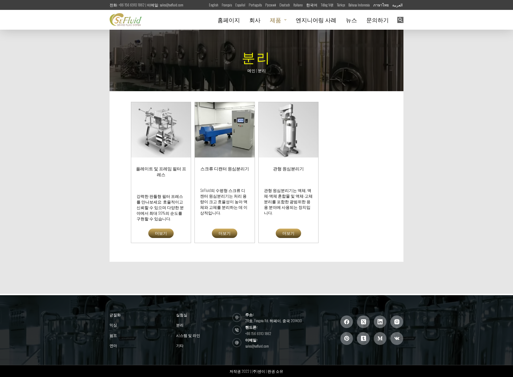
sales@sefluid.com (257, 346)
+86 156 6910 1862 (258, 333)
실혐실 (181, 314)
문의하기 (377, 20)
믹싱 (113, 324)
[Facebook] (346, 322)
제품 (275, 20)
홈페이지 (228, 20)
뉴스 (351, 20)
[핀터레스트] (346, 338)
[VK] (396, 338)
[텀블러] (363, 338)
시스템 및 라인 (188, 335)
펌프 (113, 335)
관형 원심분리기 (288, 168)
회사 (255, 20)
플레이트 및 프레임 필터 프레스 (161, 171)
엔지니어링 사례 (316, 20)
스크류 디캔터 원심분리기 (224, 168)
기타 (180, 345)
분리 (180, 324)
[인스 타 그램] (396, 322)
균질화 (115, 314)
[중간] (380, 338)
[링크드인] (380, 322)
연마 (113, 345)
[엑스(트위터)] (363, 322)
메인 (251, 70)
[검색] (400, 20)
